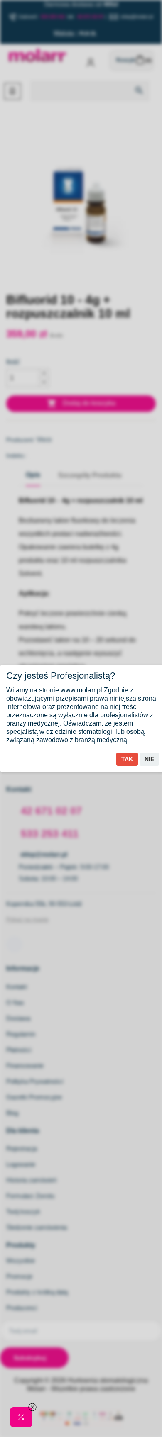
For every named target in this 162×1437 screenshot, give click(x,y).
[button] (21, 1417)
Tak (127, 759)
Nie (149, 759)
